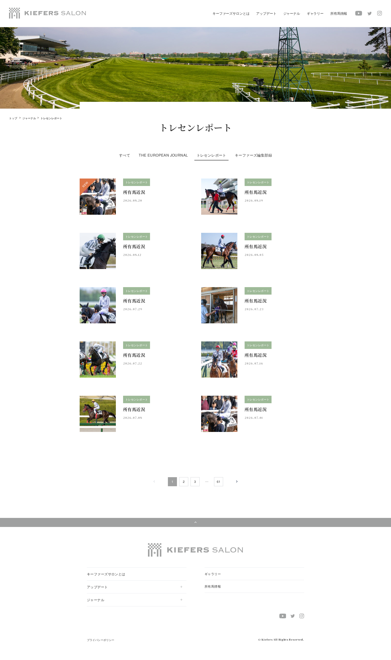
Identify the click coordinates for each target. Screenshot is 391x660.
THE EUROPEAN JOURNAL (163, 155)
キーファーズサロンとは (230, 13)
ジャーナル (29, 118)
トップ (13, 118)
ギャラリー (315, 13)
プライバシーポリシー (100, 640)
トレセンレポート (211, 155)
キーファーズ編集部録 (253, 155)
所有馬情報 (338, 13)
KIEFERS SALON (47, 13)
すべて (124, 155)
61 (219, 481)
